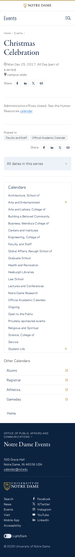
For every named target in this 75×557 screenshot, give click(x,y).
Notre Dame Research (23, 293)
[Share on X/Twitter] (33, 83)
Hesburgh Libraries (21, 272)
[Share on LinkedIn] (25, 83)
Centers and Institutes (23, 230)
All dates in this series (25, 163)
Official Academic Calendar (49, 137)
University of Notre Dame (33, 546)
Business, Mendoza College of (28, 223)
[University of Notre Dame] (37, 486)
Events (10, 18)
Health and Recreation (23, 265)
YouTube (43, 515)
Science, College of (21, 335)
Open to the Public (20, 314)
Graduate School (19, 258)
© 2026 (9, 546)
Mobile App (12, 520)
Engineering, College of (24, 237)
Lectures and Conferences (26, 286)
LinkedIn (43, 520)
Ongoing (14, 307)
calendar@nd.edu (16, 469)
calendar (26, 111)
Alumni (12, 370)
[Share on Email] (41, 83)
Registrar (14, 380)
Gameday (14, 399)
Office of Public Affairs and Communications (26, 435)
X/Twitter (43, 504)
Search (8, 499)
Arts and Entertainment (24, 202)
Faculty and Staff (16, 137)
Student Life (16, 349)
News (7, 504)
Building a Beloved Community (29, 216)
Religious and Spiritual (23, 328)
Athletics (14, 389)
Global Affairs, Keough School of (30, 251)
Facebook (44, 499)
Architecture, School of (24, 195)
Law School (16, 279)
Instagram (44, 509)
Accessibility (12, 525)
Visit (7, 515)
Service (13, 342)
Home (7, 33)
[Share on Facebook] (17, 83)
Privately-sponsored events (26, 321)
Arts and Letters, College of (27, 209)
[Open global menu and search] (68, 18)
